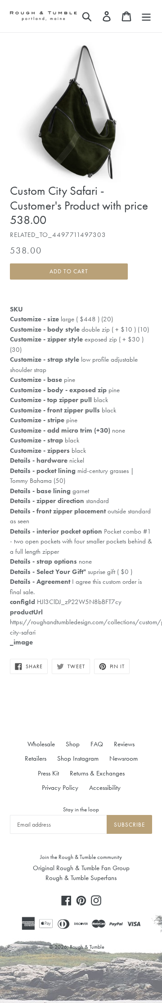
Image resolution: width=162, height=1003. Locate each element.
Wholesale (41, 744)
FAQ (96, 744)
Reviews (124, 744)
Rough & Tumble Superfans (81, 877)
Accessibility (105, 787)
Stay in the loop (81, 809)
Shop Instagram (78, 758)
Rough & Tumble (87, 946)
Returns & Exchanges (97, 773)
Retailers (35, 758)
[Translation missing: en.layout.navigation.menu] (146, 16)
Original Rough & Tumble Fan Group (81, 867)
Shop (73, 744)
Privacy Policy (60, 787)
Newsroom (123, 758)
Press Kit (48, 773)
